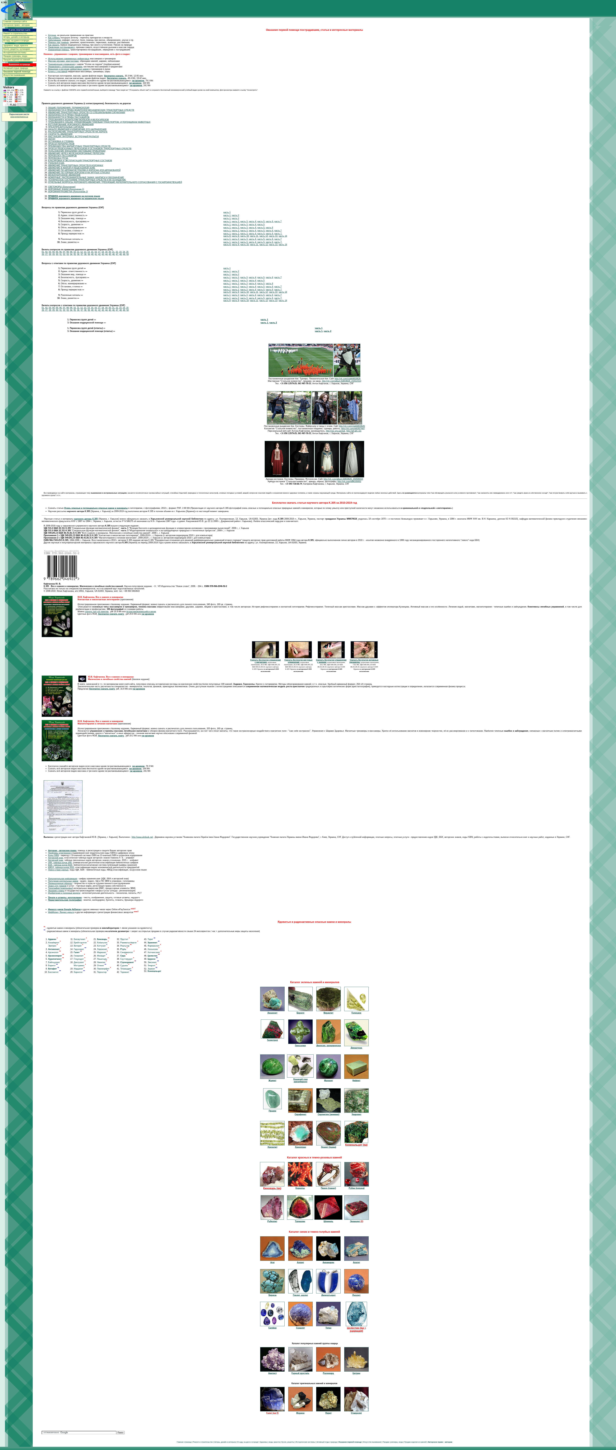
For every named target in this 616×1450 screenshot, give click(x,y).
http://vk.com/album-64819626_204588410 (343, 479)
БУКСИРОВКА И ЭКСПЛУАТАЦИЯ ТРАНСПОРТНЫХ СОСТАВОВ (80, 160)
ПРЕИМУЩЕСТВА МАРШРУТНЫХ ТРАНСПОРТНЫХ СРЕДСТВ (79, 146)
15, (92, 252)
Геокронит (79, 956)
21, (113, 252)
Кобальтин (103, 942)
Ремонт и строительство (15, 33)
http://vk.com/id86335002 (349, 481)
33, (67, 254)
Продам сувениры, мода (15, 56)
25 (127, 252)
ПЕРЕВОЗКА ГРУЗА (58, 158)
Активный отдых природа (15, 68)
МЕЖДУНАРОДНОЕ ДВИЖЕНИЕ (64, 175)
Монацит (102, 956)
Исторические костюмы (14, 52)
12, (81, 252)
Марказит (102, 952)
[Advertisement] (603, 68)
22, (117, 252)
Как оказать (54, 45)
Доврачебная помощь (58, 49)
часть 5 (261, 224)
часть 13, (273, 236)
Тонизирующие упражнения (61, 64)
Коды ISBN (53, 855)
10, (74, 252)
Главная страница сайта (15, 21)
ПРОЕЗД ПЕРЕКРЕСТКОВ (61, 144)
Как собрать (54, 37)
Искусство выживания (14, 75)
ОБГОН (51, 139)
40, (92, 254)
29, (53, 254)
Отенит (101, 965)
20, (110, 252)
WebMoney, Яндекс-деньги (61, 912)
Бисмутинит (80, 939)
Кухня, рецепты (288, 1442)
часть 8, (227, 236)
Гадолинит (80, 949)
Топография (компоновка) (60, 888)
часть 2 (235, 215)
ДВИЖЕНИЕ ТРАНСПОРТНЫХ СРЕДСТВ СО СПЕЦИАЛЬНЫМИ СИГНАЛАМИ (86, 112)
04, (53, 252)
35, (74, 254)
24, (124, 252)
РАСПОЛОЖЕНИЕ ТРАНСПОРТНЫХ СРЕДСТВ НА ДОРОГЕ (77, 132)
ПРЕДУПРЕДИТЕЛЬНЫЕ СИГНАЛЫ (66, 127)
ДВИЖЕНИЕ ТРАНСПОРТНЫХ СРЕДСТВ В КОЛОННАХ (75, 165)
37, (82, 254)
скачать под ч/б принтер (96, 611)
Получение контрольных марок (63, 881)
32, (64, 254)
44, (106, 254)
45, (110, 254)
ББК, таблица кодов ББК (60, 865)
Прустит (125, 939)
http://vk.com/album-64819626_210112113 (341, 381)
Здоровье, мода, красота (15, 45)
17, (99, 252)
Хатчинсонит (154, 952)
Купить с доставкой (57, 71)
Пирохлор (102, 972)
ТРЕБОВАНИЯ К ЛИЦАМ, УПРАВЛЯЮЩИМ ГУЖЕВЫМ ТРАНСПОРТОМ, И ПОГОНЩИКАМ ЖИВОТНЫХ (99, 122)
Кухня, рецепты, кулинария (16, 49)
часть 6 (269, 227)
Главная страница (184, 1442)
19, (106, 252)
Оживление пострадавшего (61, 47)
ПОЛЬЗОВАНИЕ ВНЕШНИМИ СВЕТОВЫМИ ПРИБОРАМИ (76, 151)
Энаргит (152, 965)
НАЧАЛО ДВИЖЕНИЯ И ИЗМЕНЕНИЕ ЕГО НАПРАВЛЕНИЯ (77, 129)
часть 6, (270, 221)
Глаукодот (79, 959)
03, (50, 252)
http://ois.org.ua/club (335, 431)
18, (103, 252)
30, (57, 254)
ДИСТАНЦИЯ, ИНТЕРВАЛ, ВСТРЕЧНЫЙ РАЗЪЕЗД (73, 136)
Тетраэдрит (126, 969)
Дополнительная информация (62, 878)
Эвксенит (153, 962)
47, (117, 254)
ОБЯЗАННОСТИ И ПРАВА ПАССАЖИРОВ (69, 117)
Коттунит (102, 946)
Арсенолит (54, 952)
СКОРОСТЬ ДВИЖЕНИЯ (60, 134)
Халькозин (153, 949)
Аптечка (52, 35)
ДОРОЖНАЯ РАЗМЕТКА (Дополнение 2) (68, 191)
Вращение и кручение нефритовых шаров (68, 69)
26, (43, 254)
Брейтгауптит (81, 942)
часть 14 (283, 236)
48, (120, 254)
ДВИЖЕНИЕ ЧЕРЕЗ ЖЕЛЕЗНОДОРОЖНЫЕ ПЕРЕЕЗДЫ (76, 153)
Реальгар (126, 946)
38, (85, 254)
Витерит (78, 946)
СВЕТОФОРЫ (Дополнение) (61, 187)
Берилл (53, 965)
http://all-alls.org (353, 431)
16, (95, 252)
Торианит (125, 972)
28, (50, 254)
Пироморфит (104, 969)
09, (71, 252)
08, (67, 252)
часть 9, (236, 236)
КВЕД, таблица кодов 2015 (61, 867)
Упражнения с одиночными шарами (65, 66)
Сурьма (124, 965)
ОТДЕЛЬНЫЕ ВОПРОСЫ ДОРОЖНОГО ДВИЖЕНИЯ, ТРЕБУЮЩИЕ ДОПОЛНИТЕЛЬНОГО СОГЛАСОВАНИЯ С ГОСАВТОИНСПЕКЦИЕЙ (115, 182)
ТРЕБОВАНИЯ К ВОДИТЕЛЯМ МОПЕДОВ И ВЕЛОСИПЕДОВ (78, 120)
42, (99, 254)
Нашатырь (102, 959)
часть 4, (253, 221)
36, (78, 254)
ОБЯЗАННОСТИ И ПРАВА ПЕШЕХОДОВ (68, 115)
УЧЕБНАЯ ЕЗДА (56, 163)
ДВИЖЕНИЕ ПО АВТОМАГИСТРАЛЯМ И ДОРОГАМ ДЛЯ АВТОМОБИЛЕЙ (84, 170)
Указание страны (56, 890)
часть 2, (236, 221)
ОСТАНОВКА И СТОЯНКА (61, 141)
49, (124, 254)
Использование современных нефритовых (68, 58)
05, (57, 252)
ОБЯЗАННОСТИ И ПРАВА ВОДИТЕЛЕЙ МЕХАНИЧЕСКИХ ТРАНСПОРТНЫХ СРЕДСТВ (91, 110)
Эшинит (152, 969)
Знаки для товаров (57, 886)
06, (60, 252)
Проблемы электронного (60, 853)
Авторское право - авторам (16, 25)
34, (71, 254)
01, (43, 252)
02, (46, 252)
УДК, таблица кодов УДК (60, 862)
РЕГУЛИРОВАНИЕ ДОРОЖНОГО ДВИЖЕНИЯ (71, 124)
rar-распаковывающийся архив (141, 611)
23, (120, 252)
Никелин (102, 962)
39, (89, 254)
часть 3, (244, 221)
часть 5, (261, 221)
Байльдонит (54, 962)
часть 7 (278, 221)
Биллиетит (54, 972)
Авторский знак (55, 858)
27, (46, 254)
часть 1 (227, 212)
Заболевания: (54, 40)
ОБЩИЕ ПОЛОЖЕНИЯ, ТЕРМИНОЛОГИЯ (68, 108)
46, (113, 254)
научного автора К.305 (86, 519)
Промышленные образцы (60, 883)
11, (78, 252)
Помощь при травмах (58, 42)
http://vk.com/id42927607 (353, 428)
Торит (151, 939)
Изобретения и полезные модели (64, 893)
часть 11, (254, 236)
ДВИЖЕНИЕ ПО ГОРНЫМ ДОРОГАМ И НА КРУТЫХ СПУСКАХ (79, 172)
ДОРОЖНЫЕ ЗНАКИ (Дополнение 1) (66, 189)
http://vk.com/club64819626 (347, 378)
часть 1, (227, 215)
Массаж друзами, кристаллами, (63, 61)
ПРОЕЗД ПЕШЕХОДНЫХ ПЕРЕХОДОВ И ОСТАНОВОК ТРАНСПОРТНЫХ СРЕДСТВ (89, 148)
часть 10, (244, 236)
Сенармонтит (127, 952)
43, (103, 254)
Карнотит (79, 972)
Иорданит (79, 969)
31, (60, 254)
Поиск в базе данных (58, 870)
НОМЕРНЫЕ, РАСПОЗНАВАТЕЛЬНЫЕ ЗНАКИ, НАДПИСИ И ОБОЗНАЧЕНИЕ (86, 177)
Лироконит (103, 949)
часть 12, (263, 236)
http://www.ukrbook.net (142, 837)
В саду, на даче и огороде (16, 40)
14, (88, 252)
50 (127, 254)
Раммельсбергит (129, 942)
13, (85, 252)
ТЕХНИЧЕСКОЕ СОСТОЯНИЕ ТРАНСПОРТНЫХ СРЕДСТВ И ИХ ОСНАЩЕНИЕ (87, 180)
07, (64, 252)
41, (96, 254)
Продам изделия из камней (16, 59)
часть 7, (278, 233)
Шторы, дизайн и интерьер (16, 37)
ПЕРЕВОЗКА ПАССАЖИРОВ (62, 156)
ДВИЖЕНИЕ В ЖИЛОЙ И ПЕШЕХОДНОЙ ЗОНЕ (71, 168)
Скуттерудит (127, 959)
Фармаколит (154, 946)
